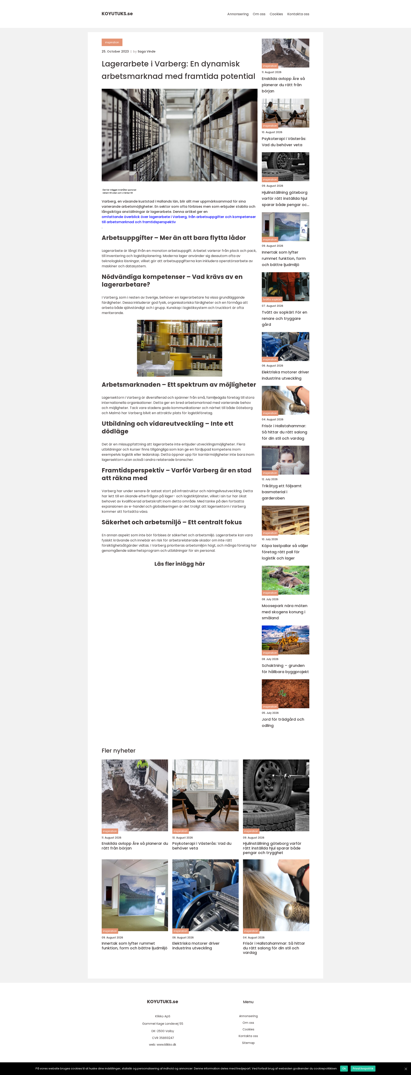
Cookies (276, 14)
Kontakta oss (298, 14)
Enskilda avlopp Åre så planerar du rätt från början (283, 85)
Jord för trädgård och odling (283, 722)
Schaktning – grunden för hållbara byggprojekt (285, 668)
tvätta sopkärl (272, 299)
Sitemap (248, 1043)
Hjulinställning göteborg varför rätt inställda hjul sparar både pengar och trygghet (285, 199)
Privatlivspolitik (363, 1068)
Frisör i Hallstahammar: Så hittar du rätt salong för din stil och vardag (284, 432)
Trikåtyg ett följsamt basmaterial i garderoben (282, 492)
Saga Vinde (146, 51)
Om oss (259, 14)
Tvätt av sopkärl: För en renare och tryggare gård (284, 318)
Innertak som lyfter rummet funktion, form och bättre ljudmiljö (284, 258)
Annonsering (238, 14)
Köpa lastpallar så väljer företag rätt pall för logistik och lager (285, 552)
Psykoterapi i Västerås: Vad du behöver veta (284, 141)
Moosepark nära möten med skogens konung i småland (284, 612)
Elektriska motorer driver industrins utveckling (285, 375)
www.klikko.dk (166, 1044)
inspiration (112, 42)
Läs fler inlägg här (179, 564)
